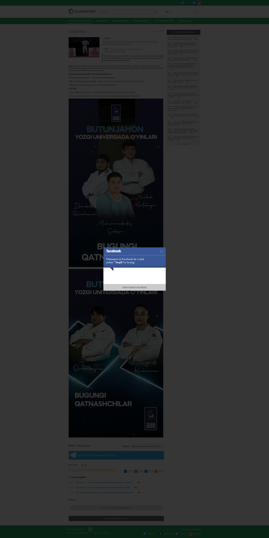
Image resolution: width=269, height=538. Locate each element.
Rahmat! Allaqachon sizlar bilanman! (134, 287)
